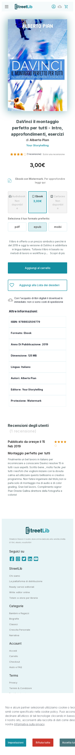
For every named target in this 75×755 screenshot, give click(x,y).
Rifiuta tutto (43, 742)
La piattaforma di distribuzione (25, 581)
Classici (13, 624)
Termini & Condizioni (20, 688)
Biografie (14, 618)
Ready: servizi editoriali (21, 586)
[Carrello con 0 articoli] (68, 6)
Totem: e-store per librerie (23, 597)
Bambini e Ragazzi (19, 613)
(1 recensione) (34, 154)
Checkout (14, 661)
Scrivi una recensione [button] (54, 154)
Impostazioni (16, 742)
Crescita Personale (19, 629)
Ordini (61, 6)
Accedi (54, 6)
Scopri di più (57, 253)
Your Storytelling (32, 389)
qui (44, 182)
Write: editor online (19, 592)
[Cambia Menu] (6, 6)
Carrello (13, 656)
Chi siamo (14, 575)
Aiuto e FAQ (15, 667)
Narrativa (14, 635)
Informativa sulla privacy (29, 724)
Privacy (13, 682)
